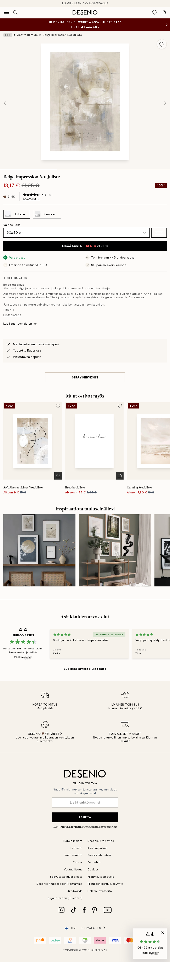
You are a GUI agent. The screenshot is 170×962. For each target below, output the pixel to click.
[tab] (28, 168)
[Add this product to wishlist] (162, 44)
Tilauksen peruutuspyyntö (105, 884)
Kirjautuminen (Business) (65, 898)
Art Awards (75, 891)
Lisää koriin (85, 246)
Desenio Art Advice (100, 841)
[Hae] (15, 12)
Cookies (93, 869)
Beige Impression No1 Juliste (62, 35)
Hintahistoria (12, 315)
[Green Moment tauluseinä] (115, 550)
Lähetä (85, 817)
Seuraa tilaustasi (99, 855)
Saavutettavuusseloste (66, 877)
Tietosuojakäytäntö (69, 826)
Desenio (97, 950)
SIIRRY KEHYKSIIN (85, 377)
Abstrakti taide (27, 35)
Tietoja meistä (73, 841)
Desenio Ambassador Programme (59, 884)
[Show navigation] (6, 12)
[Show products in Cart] (163, 12)
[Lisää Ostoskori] (58, 476)
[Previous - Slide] (5, 103)
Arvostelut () (31, 199)
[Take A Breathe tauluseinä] (39, 550)
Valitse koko (12, 225)
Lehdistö (76, 848)
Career (78, 862)
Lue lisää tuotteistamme (20, 323)
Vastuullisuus (73, 869)
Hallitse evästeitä (99, 891)
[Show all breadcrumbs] (7, 35)
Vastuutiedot (73, 855)
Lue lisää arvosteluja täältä (85, 669)
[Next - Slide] (165, 103)
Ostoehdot (95, 862)
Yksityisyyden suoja (100, 877)
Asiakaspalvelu (97, 848)
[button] (159, 233)
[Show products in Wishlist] (154, 12)
